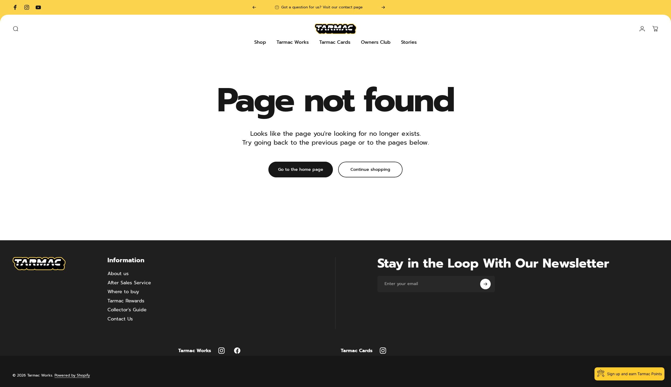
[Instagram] (221, 350)
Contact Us (120, 319)
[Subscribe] (485, 284)
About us (118, 274)
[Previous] (254, 7)
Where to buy (123, 292)
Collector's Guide (127, 310)
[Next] (383, 7)
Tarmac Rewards (125, 301)
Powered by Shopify (72, 375)
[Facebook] (237, 350)
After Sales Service (129, 283)
